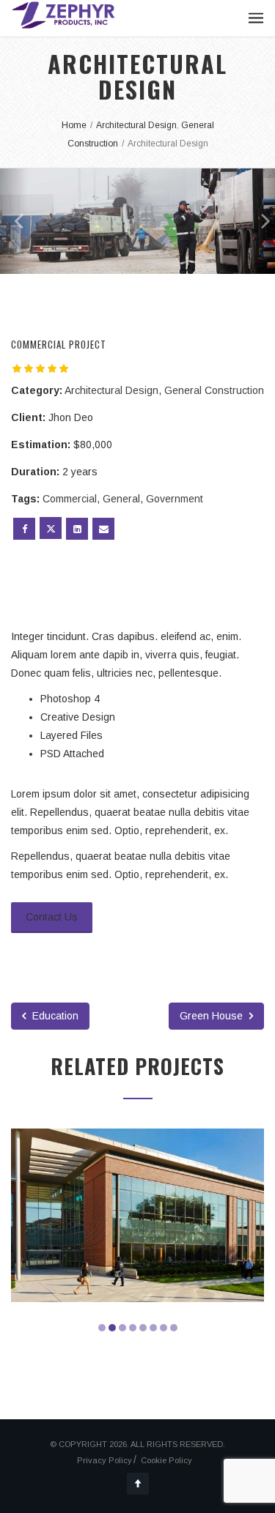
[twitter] (51, 528)
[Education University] (120, 1255)
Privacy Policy (104, 1460)
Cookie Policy (166, 1460)
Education (53, 1016)
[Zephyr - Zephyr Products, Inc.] (64, 15)
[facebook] (24, 529)
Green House (213, 1016)
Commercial (70, 499)
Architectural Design (111, 390)
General (121, 499)
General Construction (214, 390)
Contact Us (52, 917)
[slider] (40, 368)
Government (174, 499)
